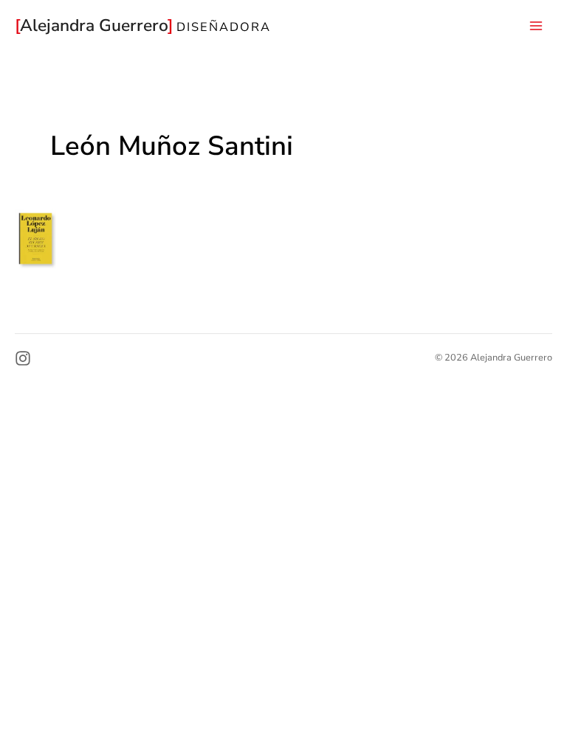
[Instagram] (23, 358)
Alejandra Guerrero (96, 25)
